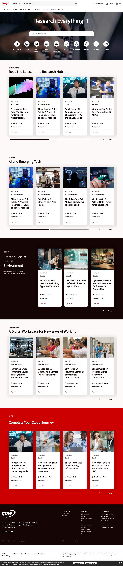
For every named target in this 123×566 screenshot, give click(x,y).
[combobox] (60, 33)
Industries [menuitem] (38, 9)
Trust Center (84, 533)
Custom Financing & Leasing (107, 518)
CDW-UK (76, 541)
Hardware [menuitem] (7, 9)
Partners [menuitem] (46, 9)
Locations (83, 527)
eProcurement (104, 516)
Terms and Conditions (38, 554)
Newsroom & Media (85, 529)
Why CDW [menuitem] (61, 9)
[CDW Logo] (4, 3)
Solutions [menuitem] (23, 9)
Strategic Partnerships (86, 531)
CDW (63, 541)
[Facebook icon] (3, 531)
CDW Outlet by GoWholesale (107, 527)
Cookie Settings (78, 563)
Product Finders (104, 525)
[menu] (98, 3)
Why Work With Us (85, 514)
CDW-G (66, 541)
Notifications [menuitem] (100, 4)
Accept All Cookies (90, 563)
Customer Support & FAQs (107, 514)
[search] (42, 3)
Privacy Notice (14, 554)
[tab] (29, 139)
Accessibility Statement (86, 518)
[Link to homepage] (4, 3)
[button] (118, 3)
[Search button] (76, 3)
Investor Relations (85, 523)
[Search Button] (91, 33)
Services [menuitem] (30, 9)
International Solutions (86, 525)
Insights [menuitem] (53, 9)
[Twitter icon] (9, 531)
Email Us (22, 541)
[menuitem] (94, 4)
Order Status (66, 513)
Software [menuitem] (15, 9)
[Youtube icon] (12, 531)
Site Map (4, 554)
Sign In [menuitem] (111, 4)
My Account (65, 511)
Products (64, 516)
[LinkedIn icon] (6, 531)
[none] (7, 9)
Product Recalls (104, 520)
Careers (83, 520)
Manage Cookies (55, 564)
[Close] (120, 563)
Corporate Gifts (104, 523)
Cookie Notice (25, 554)
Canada (71, 541)
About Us (83, 516)
